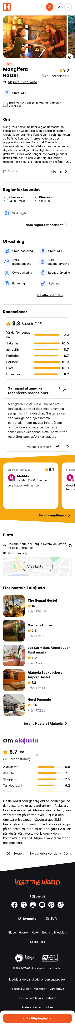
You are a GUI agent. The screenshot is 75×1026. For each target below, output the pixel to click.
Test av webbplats (31, 998)
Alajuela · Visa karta (22, 82)
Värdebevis (57, 988)
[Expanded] (8, 853)
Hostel (8, 63)
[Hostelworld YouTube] (42, 905)
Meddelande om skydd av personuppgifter (37, 979)
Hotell (35, 932)
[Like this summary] (58, 447)
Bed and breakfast (54, 932)
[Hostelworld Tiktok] (61, 905)
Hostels (24, 932)
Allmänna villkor (21, 988)
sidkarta (51, 998)
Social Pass (37, 941)
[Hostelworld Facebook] (14, 905)
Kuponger (40, 988)
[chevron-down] (36, 755)
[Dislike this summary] (67, 447)
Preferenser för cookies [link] (37, 1007)
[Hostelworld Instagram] (33, 905)
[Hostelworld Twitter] (24, 905)
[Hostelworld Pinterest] (51, 905)
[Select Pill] (49, 7)
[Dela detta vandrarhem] (69, 57)
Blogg (12, 932)
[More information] (64, 390)
